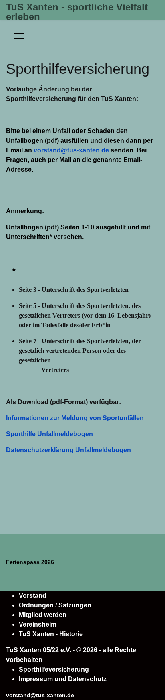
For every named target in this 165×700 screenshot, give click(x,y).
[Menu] (19, 36)
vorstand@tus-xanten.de (71, 150)
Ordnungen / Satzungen (55, 605)
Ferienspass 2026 (30, 562)
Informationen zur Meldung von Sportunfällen (75, 418)
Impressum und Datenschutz (63, 679)
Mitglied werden (42, 614)
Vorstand (32, 595)
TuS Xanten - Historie (51, 634)
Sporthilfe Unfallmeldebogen (49, 434)
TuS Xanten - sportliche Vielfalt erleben (77, 12)
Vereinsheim (37, 624)
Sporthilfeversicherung (54, 669)
